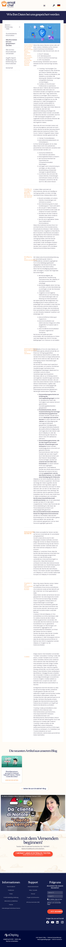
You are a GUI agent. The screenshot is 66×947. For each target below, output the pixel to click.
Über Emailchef (11, 886)
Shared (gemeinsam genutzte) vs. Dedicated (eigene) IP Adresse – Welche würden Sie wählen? (12, 774)
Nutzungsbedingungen (44, 939)
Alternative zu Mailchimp (11, 901)
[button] (44, 5)
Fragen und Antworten (33, 897)
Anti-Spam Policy (41, 937)
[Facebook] (47, 922)
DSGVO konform (57, 939)
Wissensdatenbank (33, 886)
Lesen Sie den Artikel (11, 780)
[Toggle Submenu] (17, 27)
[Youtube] (52, 922)
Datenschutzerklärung (53, 901)
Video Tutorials (33, 890)
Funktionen (11, 890)
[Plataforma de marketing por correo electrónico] (8, 4)
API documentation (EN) (33, 902)
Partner (11, 904)
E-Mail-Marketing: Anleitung (11, 897)
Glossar (33, 894)
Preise (11, 894)
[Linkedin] (57, 922)
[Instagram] (62, 922)
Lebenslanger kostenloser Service (11, 908)
